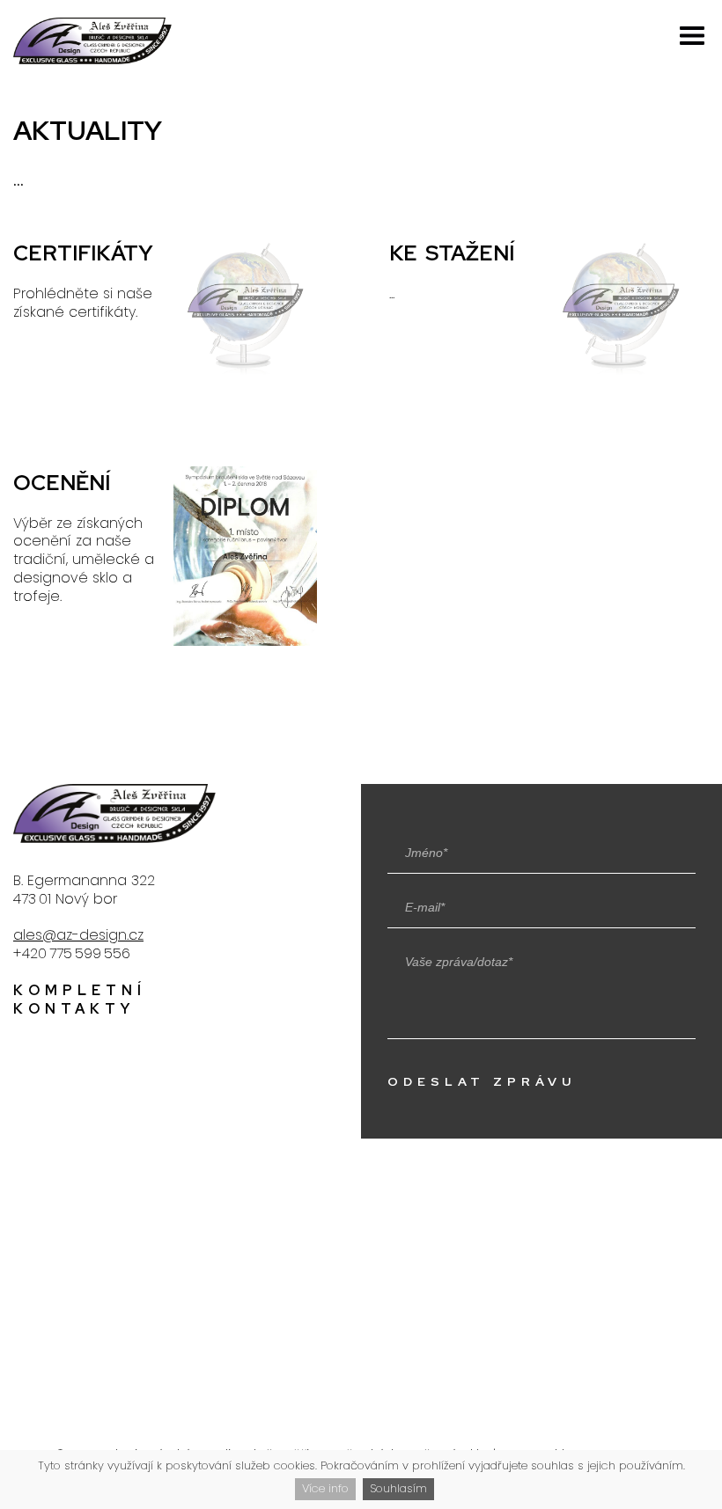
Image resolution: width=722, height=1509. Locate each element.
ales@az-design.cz (78, 935)
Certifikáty (173, 329)
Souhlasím (398, 1488)
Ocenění (173, 559)
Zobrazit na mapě (363, 1297)
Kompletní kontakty (79, 999)
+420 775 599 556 (71, 953)
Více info (325, 1488)
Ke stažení (549, 329)
